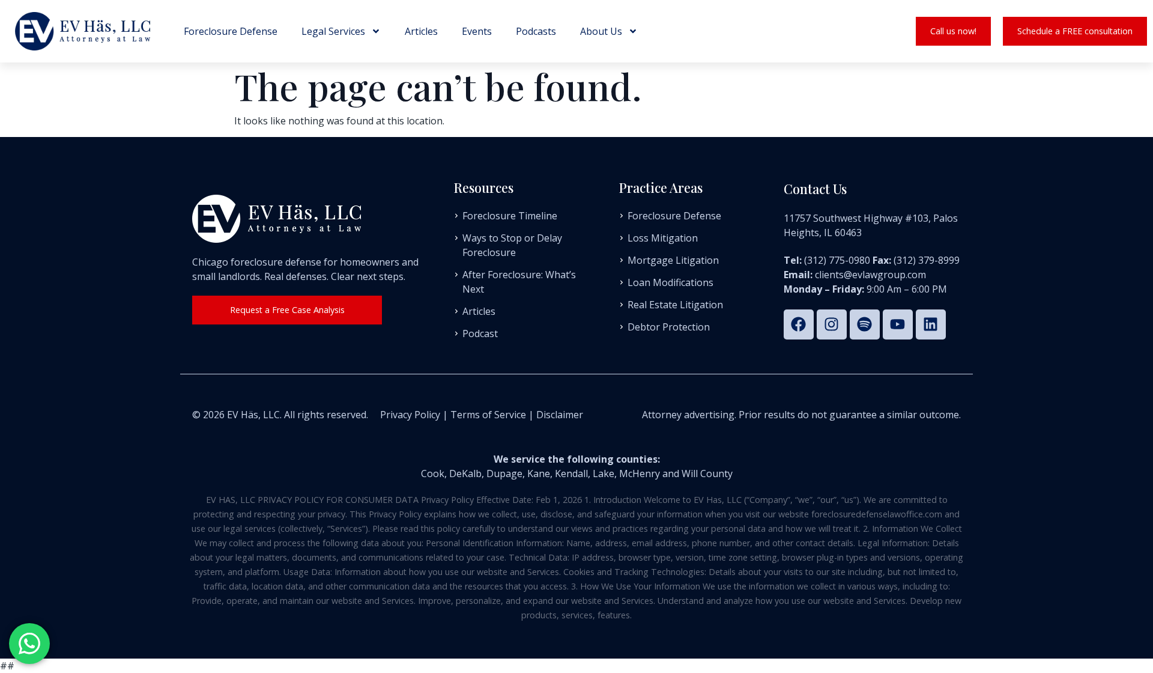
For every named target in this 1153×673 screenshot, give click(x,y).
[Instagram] (832, 324)
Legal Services (333, 31)
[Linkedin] (931, 324)
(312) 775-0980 (837, 260)
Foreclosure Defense (230, 31)
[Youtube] (898, 324)
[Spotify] (865, 324)
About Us (601, 31)
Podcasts (536, 31)
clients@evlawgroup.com (870, 274)
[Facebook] (799, 324)
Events (477, 31)
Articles (421, 31)
